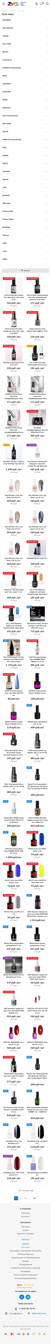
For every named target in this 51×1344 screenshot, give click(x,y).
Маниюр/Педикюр (25, 1254)
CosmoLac (7, 60)
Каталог (25, 1239)
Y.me (5, 251)
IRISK (5, 100)
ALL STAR (7, 44)
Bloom (5, 52)
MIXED (5, 155)
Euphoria (6, 108)
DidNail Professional (12, 68)
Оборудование (25, 1264)
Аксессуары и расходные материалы (25, 1251)
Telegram (28, 1297)
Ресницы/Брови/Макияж (25, 1278)
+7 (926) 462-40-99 (27, 1308)
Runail (5, 131)
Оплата (26, 1230)
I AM (4, 187)
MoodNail (6, 20)
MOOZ (5, 163)
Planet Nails (8, 219)
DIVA (5, 76)
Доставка (25, 1227)
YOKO (5, 259)
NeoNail (6, 195)
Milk (4, 147)
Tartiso (6, 235)
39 (34, 1198)
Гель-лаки (25, 1247)
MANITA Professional (12, 139)
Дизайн (25, 1261)
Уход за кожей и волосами (25, 1275)
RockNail (6, 227)
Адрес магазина (39, 1313)
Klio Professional (10, 116)
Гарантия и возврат (25, 1234)
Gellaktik (7, 84)
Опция (5, 36)
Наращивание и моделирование (25, 1258)
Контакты (25, 1216)
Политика (25, 1213)
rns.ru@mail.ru (15, 1313)
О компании (25, 1209)
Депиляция (25, 1271)
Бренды (25, 1244)
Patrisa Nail (8, 211)
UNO (4, 243)
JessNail (6, 171)
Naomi (5, 179)
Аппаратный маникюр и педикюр (25, 1268)
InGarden (7, 92)
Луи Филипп (8, 28)
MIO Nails (7, 123)
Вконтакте (21, 1297)
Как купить (25, 1222)
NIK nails (7, 203)
